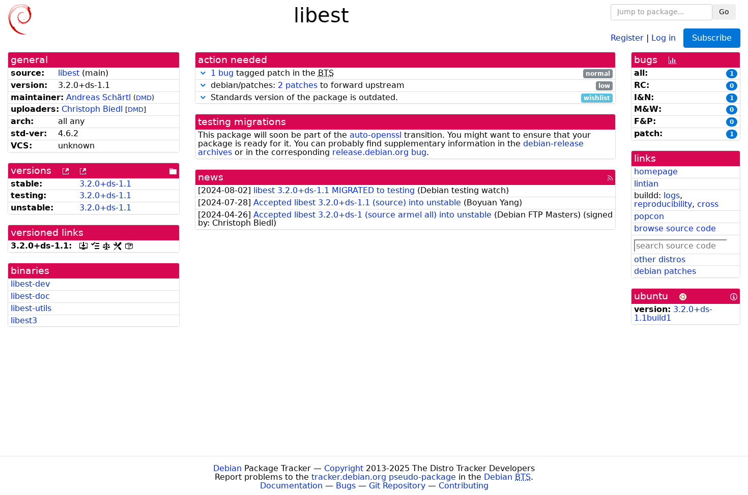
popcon (649, 216)
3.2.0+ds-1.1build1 (673, 313)
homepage (656, 171)
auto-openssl (375, 135)
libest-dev (30, 284)
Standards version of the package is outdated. (409, 98)
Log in (663, 37)
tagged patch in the (411, 73)
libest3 (24, 320)
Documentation (291, 485)
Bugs (346, 485)
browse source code (675, 228)
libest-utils (31, 308)
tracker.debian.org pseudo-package (383, 477)
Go (724, 12)
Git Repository (397, 485)
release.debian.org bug (379, 152)
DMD (144, 98)
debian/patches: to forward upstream (409, 85)
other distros (659, 259)
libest (68, 73)
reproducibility (663, 204)
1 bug (222, 73)
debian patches (665, 271)
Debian (227, 468)
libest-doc (30, 296)
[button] (203, 73)
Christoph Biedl (92, 109)
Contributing (463, 485)
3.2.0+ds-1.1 (105, 184)
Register (627, 37)
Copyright (343, 468)
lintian (646, 184)
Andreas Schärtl (98, 97)
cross (707, 204)
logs (672, 195)
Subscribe (712, 38)
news (210, 177)
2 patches (298, 85)
